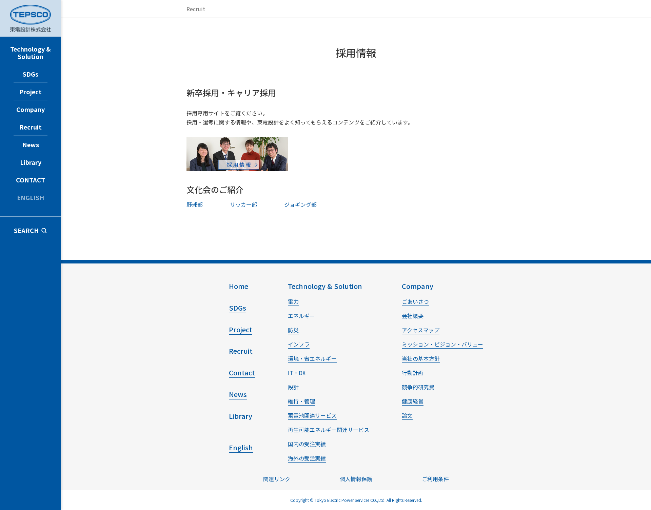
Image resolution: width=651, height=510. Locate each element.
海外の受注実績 (307, 458)
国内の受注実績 (307, 444)
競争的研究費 (418, 387)
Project (30, 91)
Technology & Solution (30, 52)
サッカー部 (243, 204)
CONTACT (30, 179)
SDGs (30, 74)
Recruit (30, 126)
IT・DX (296, 373)
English (241, 447)
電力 (293, 301)
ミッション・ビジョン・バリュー (442, 344)
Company (30, 109)
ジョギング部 (300, 204)
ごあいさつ (415, 301)
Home (238, 286)
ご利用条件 (435, 479)
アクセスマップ (420, 330)
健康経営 (412, 401)
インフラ (299, 344)
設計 (293, 387)
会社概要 (412, 316)
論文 (407, 415)
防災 (293, 330)
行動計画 (412, 373)
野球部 (194, 204)
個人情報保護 (356, 479)
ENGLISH (30, 197)
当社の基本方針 (421, 358)
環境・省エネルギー (312, 358)
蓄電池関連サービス (312, 415)
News (30, 144)
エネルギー (301, 316)
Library (30, 162)
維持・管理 (301, 401)
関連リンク (276, 479)
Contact (242, 372)
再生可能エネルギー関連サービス (328, 430)
